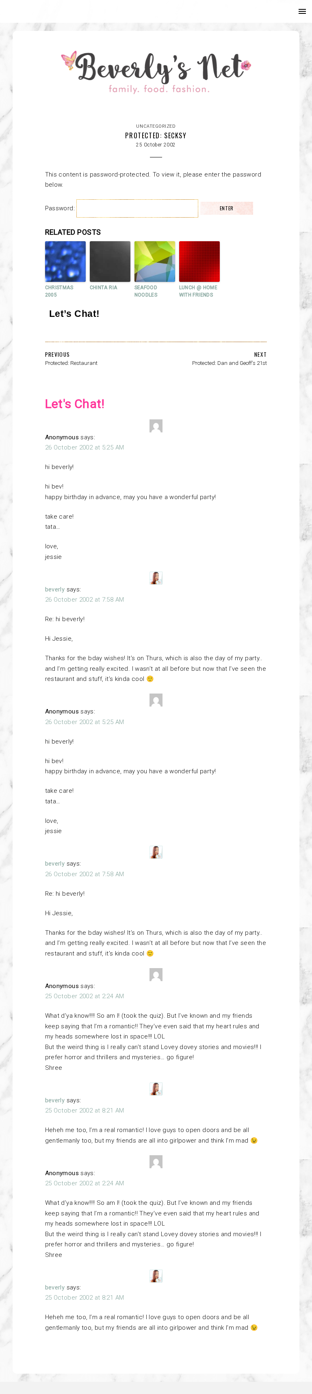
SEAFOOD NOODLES (146, 291)
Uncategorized (156, 126)
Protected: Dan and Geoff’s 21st (229, 363)
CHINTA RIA (103, 287)
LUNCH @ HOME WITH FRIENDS (198, 291)
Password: (61, 208)
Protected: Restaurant (71, 363)
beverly (55, 589)
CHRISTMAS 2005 (59, 291)
